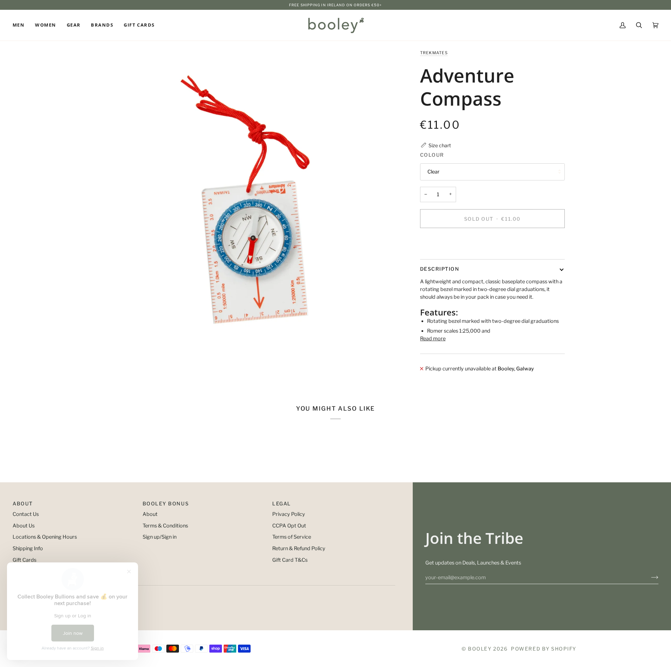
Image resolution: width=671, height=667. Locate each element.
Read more (433, 338)
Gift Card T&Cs (290, 560)
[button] (21, 25)
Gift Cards (24, 560)
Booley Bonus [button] (166, 503)
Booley (479, 649)
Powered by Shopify (543, 649)
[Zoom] (245, 199)
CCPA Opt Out (289, 526)
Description (440, 269)
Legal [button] (281, 503)
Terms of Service (291, 537)
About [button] (23, 503)
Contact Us (26, 514)
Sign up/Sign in (159, 537)
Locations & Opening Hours (45, 537)
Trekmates (434, 52)
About (150, 514)
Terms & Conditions (165, 526)
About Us (24, 526)
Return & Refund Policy (298, 548)
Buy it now (492, 243)
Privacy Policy (288, 514)
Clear (433, 172)
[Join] (649, 577)
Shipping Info (28, 548)
